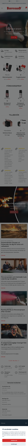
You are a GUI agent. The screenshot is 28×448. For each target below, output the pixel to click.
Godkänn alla (14, 440)
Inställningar (14, 444)
